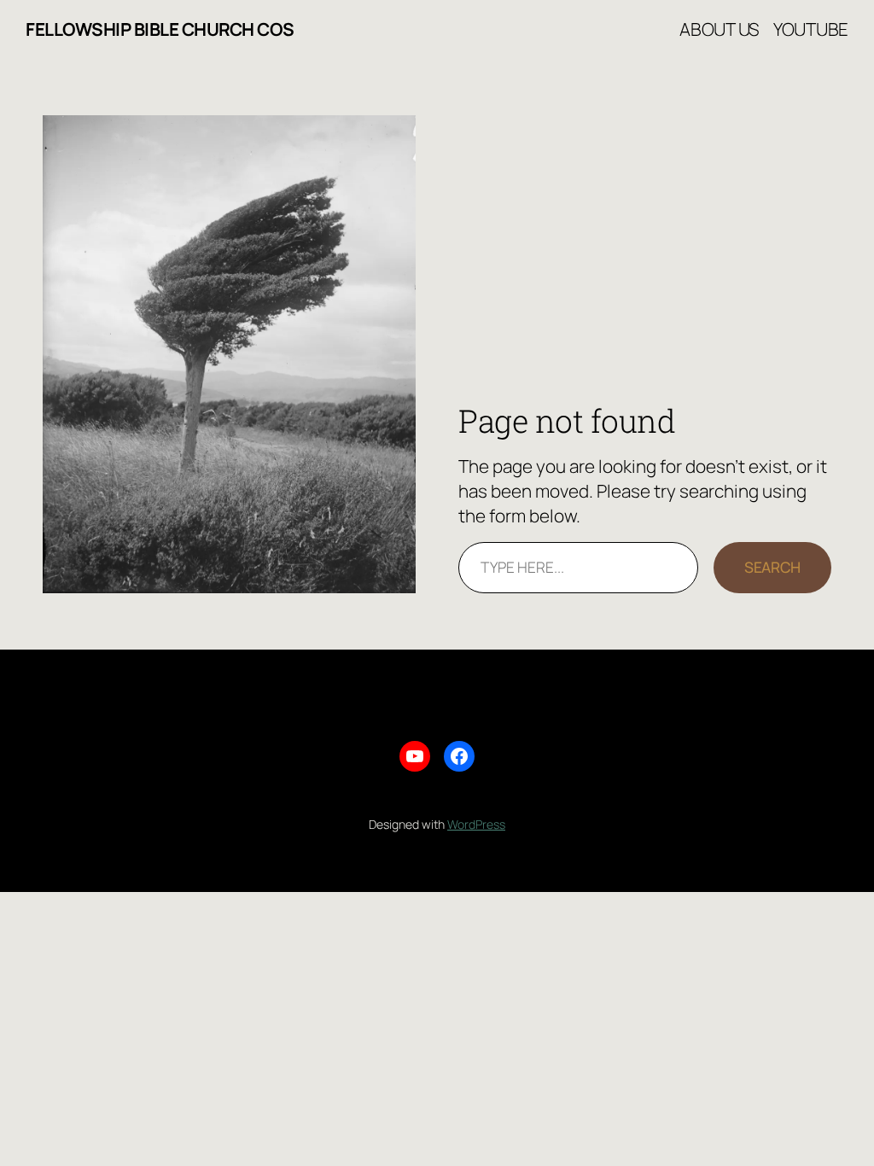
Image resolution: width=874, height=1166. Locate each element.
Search (772, 567)
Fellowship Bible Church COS (160, 29)
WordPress (476, 824)
